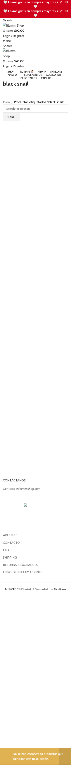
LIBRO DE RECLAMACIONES (22, 572)
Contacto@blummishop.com (21, 489)
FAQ (6, 550)
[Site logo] (13, 25)
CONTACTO (11, 543)
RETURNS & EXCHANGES (20, 565)
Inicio (6, 102)
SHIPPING (10, 557)
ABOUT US (10, 535)
